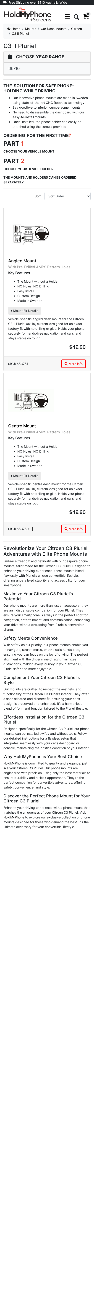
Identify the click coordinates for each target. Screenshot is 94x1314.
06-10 (14, 68)
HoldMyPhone (13, 817)
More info (75, 364)
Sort (38, 196)
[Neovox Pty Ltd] (27, 14)
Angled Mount (22, 260)
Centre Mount (22, 425)
